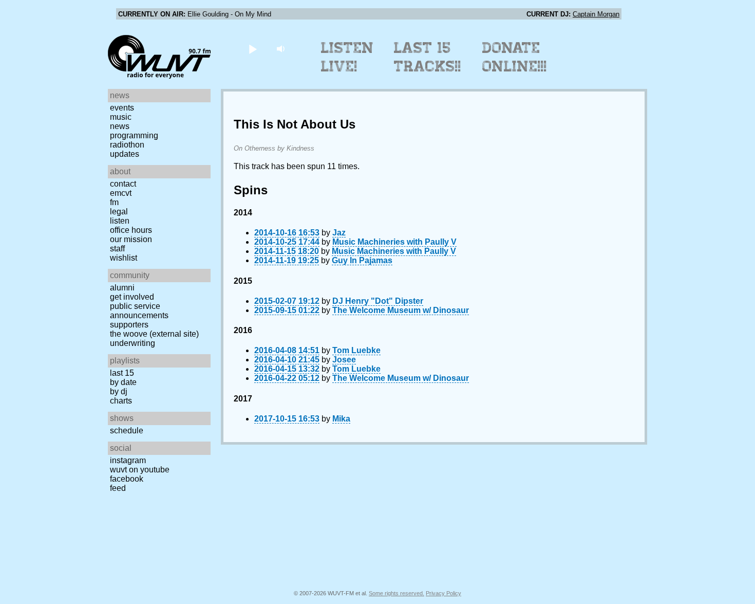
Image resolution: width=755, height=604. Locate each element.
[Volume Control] (281, 48)
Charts (121, 400)
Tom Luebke (356, 350)
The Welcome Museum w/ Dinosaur (400, 310)
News (119, 126)
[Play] (252, 48)
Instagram (128, 460)
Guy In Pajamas (362, 260)
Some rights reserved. (396, 593)
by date (123, 382)
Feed (118, 488)
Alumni (122, 287)
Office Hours (131, 230)
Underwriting (132, 343)
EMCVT (120, 193)
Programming (134, 135)
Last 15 (122, 373)
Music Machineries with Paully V (394, 241)
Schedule (126, 430)
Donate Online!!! (514, 57)
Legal (119, 211)
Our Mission (131, 239)
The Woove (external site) (154, 334)
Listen (119, 220)
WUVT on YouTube (139, 469)
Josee (344, 359)
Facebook (126, 478)
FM (114, 202)
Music (120, 117)
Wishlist (123, 257)
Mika (341, 418)
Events (122, 107)
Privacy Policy (443, 593)
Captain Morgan (596, 14)
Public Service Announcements (139, 311)
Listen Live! (347, 57)
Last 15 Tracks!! (427, 57)
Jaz (339, 232)
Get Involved (132, 296)
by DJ (118, 391)
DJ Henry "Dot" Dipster (377, 301)
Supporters (129, 324)
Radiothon (127, 144)
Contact (123, 183)
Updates (124, 154)
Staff (117, 248)
